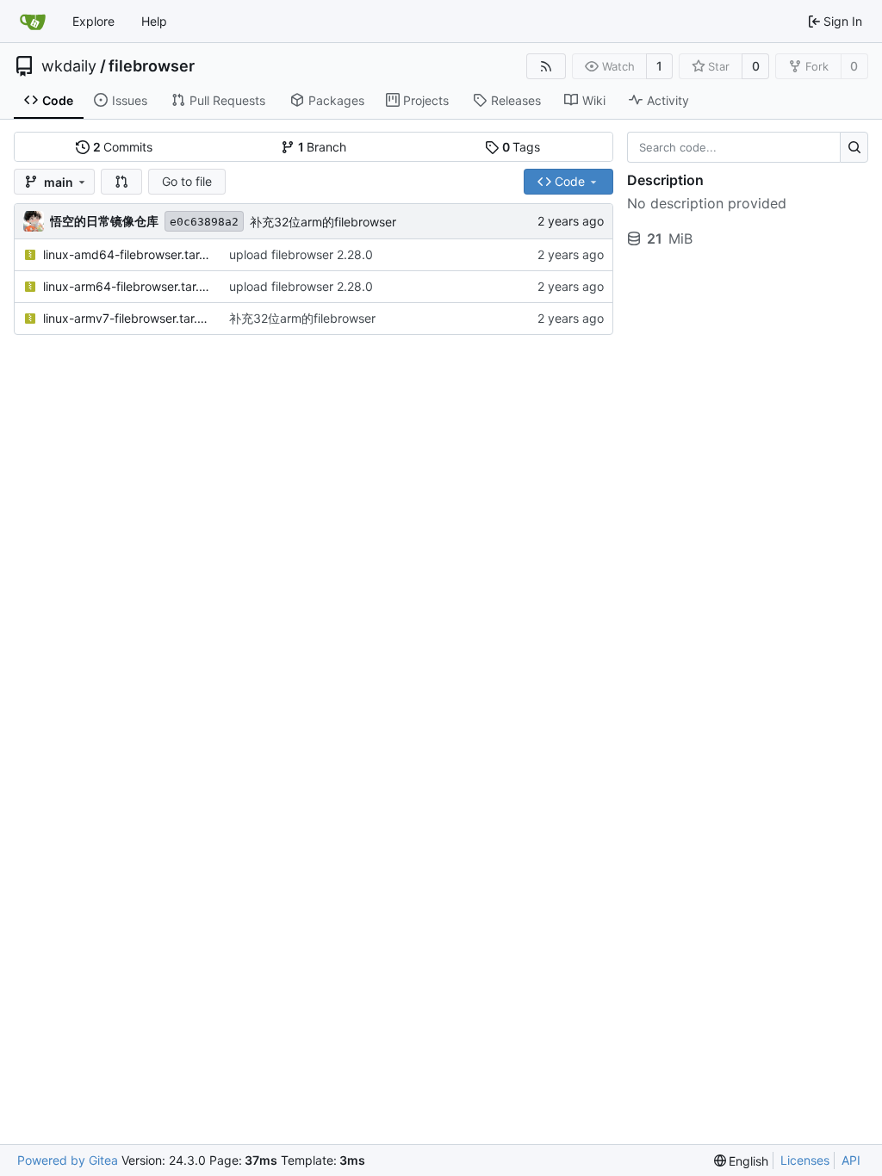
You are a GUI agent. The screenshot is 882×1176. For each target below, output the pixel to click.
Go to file (187, 181)
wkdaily (68, 66)
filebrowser (152, 66)
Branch (322, 146)
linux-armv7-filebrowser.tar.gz (127, 318)
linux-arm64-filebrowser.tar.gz (127, 286)
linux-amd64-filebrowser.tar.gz (127, 254)
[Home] (33, 21)
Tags (521, 146)
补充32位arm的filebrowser (323, 221)
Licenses (804, 1160)
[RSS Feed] (546, 66)
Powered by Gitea (67, 1160)
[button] (121, 182)
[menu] (741, 1161)
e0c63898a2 (204, 221)
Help (154, 21)
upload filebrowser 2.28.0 (301, 254)
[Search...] (854, 147)
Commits (123, 146)
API (851, 1160)
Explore (93, 21)
